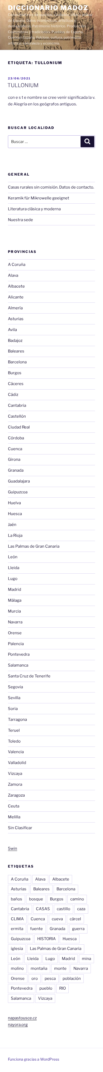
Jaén (12, 524)
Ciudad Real (19, 427)
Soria (13, 708)
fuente (36, 928)
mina (86, 958)
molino (17, 968)
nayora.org (18, 1024)
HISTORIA (46, 938)
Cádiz (13, 394)
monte (60, 968)
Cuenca (15, 448)
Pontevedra (19, 654)
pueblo (45, 988)
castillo (63, 908)
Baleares (16, 351)
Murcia (14, 611)
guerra (78, 928)
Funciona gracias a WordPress (33, 1059)
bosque (36, 899)
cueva (57, 919)
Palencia (16, 643)
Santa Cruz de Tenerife (29, 676)
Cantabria (17, 405)
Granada (16, 470)
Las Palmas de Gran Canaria (33, 546)
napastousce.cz (22, 1018)
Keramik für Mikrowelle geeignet (38, 198)
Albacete (16, 286)
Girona (14, 459)
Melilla (14, 817)
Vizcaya (15, 773)
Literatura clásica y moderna (34, 209)
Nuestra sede (20, 219)
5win (12, 848)
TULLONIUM (23, 85)
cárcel (75, 919)
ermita (17, 928)
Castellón (17, 416)
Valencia (16, 751)
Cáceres (16, 383)
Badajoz (15, 340)
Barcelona (17, 362)
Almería (15, 308)
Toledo (14, 741)
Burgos (14, 372)
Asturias (16, 318)
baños (16, 899)
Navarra (15, 622)
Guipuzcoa (17, 492)
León (12, 557)
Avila (12, 329)
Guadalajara (19, 481)
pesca (50, 978)
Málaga (14, 600)
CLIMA (17, 919)
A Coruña (16, 264)
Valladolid (17, 762)
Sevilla (14, 697)
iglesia (17, 948)
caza (81, 908)
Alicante (16, 297)
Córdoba (16, 438)
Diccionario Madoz (48, 8)
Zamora (15, 784)
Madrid (14, 589)
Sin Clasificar (20, 827)
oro (34, 978)
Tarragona (17, 719)
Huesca (15, 513)
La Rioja (15, 535)
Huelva (14, 503)
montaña (39, 968)
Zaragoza (16, 795)
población (72, 978)
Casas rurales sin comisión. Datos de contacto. (51, 187)
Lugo (12, 578)
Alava (13, 275)
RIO (62, 988)
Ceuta (13, 806)
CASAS (43, 908)
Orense (15, 633)
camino (77, 899)
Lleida (13, 567)
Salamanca (18, 665)
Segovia (15, 687)
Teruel (14, 730)
